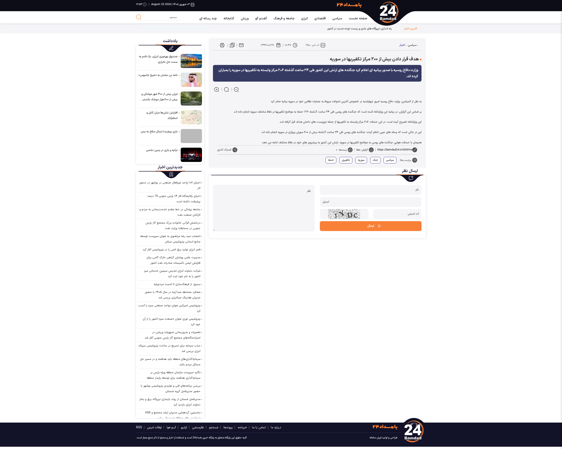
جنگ (375, 160)
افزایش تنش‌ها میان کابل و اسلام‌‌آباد (162, 115)
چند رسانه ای (208, 18)
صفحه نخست (358, 18)
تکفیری (346, 160)
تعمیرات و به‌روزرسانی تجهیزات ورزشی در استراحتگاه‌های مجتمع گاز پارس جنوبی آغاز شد (172, 335)
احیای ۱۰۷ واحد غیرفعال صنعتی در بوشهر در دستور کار (169, 185)
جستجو (213, 427)
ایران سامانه (375, 438)
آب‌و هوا (171, 427)
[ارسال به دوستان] (241, 45)
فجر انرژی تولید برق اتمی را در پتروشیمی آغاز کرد (171, 249)
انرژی (304, 18)
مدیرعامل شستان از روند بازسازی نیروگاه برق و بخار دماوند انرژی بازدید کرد (169, 402)
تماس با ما (259, 427)
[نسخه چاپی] (222, 45)
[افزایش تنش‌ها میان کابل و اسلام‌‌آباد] (191, 117)
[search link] (138, 17)
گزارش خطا (362, 150)
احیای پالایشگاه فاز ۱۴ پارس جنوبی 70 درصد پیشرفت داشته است (173, 199)
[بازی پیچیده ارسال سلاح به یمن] (191, 136)
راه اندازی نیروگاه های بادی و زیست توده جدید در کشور (359, 29)
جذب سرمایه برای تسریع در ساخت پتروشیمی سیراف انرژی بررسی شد (169, 348)
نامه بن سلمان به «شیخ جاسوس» (158, 75)
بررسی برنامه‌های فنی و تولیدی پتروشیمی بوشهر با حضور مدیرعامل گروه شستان (170, 389)
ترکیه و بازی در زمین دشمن (162, 150)
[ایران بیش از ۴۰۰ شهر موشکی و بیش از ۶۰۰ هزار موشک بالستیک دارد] (191, 98)
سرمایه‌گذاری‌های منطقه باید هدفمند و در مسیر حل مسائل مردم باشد (170, 362)
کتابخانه (228, 18)
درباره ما (276, 427)
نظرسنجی (198, 427)
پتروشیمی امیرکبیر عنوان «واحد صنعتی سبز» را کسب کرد (169, 308)
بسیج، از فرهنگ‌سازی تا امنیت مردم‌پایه (177, 284)
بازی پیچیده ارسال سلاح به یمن (159, 131)
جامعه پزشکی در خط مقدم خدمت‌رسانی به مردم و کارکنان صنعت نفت (169, 212)
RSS (139, 427)
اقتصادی (320, 18)
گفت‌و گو (261, 18)
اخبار (402, 45)
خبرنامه (242, 427)
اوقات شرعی (154, 427)
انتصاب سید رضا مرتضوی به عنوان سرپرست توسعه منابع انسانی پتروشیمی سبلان (170, 239)
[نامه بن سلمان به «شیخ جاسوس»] (191, 79)
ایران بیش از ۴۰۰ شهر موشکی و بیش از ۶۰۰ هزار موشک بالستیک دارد (159, 97)
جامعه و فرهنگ (284, 18)
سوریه (361, 160)
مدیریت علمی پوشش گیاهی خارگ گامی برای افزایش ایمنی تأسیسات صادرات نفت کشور (173, 260)
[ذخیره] (232, 45)
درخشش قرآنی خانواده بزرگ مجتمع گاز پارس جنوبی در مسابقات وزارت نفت (173, 226)
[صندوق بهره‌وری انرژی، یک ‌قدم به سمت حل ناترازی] (191, 61)
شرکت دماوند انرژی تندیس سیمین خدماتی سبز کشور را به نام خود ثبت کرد (172, 274)
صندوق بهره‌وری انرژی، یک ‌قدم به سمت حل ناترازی (158, 59)
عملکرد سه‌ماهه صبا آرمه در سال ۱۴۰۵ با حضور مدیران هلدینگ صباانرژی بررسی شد (172, 295)
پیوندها (228, 427)
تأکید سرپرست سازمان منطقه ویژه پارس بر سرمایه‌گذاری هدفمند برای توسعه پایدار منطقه (173, 375)
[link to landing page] (394, 12)
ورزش (245, 18)
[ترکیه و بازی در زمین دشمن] (191, 154)
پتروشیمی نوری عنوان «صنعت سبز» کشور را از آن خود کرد (171, 322)
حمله (331, 160)
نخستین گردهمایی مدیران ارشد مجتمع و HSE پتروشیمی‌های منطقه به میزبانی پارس (172, 415)
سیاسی (337, 18)
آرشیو (184, 427)
